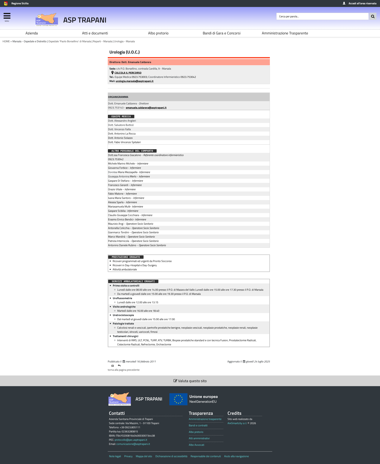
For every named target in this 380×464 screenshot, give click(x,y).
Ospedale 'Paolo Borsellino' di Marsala (69, 41)
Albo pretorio (158, 33)
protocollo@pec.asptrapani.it (131, 440)
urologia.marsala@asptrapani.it (134, 81)
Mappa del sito (144, 456)
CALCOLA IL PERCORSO (128, 73)
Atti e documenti (95, 33)
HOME (6, 41)
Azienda (32, 33)
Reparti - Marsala (102, 41)
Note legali (115, 456)
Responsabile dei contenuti (206, 456)
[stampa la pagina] (113, 366)
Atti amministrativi (199, 438)
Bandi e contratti (198, 425)
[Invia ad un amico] (120, 366)
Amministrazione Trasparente (285, 33)
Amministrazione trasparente (205, 419)
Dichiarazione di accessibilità (171, 456)
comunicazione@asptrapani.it (133, 444)
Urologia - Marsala (124, 41)
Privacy (128, 456)
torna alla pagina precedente (124, 370)
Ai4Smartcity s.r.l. (237, 423)
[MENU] (7, 14)
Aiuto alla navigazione (236, 456)
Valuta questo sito (192, 381)
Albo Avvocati (196, 445)
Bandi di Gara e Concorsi (221, 33)
